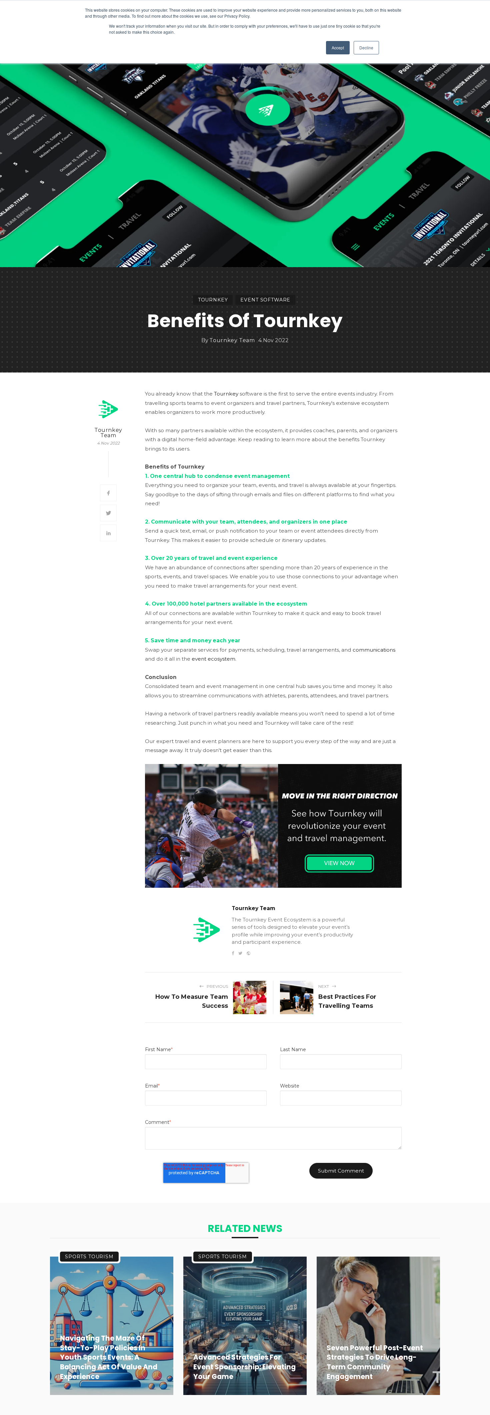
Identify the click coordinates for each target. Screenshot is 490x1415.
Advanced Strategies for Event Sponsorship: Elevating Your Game (244, 1367)
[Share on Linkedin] (108, 533)
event (213, 659)
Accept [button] (338, 47)
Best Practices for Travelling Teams (347, 1001)
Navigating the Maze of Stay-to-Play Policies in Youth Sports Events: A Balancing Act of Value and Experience (108, 1357)
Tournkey (213, 300)
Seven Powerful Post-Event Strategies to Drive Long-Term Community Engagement (375, 1362)
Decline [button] (366, 47)
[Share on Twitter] (108, 513)
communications (374, 650)
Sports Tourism (89, 1257)
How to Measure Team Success (191, 1001)
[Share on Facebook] (108, 493)
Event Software (265, 300)
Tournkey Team (232, 340)
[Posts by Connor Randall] (108, 409)
